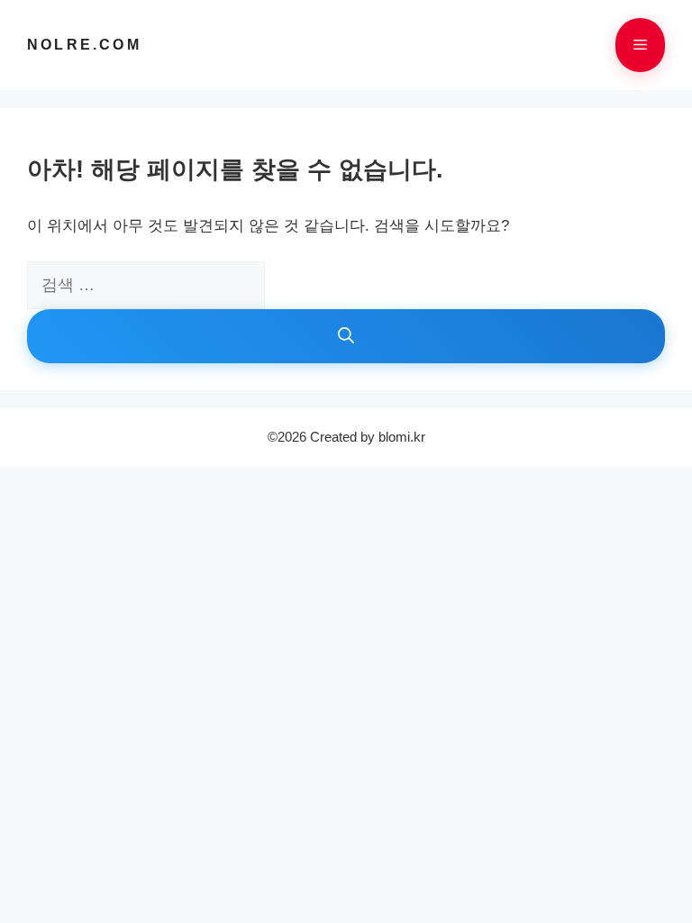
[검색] (346, 336)
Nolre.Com (84, 44)
